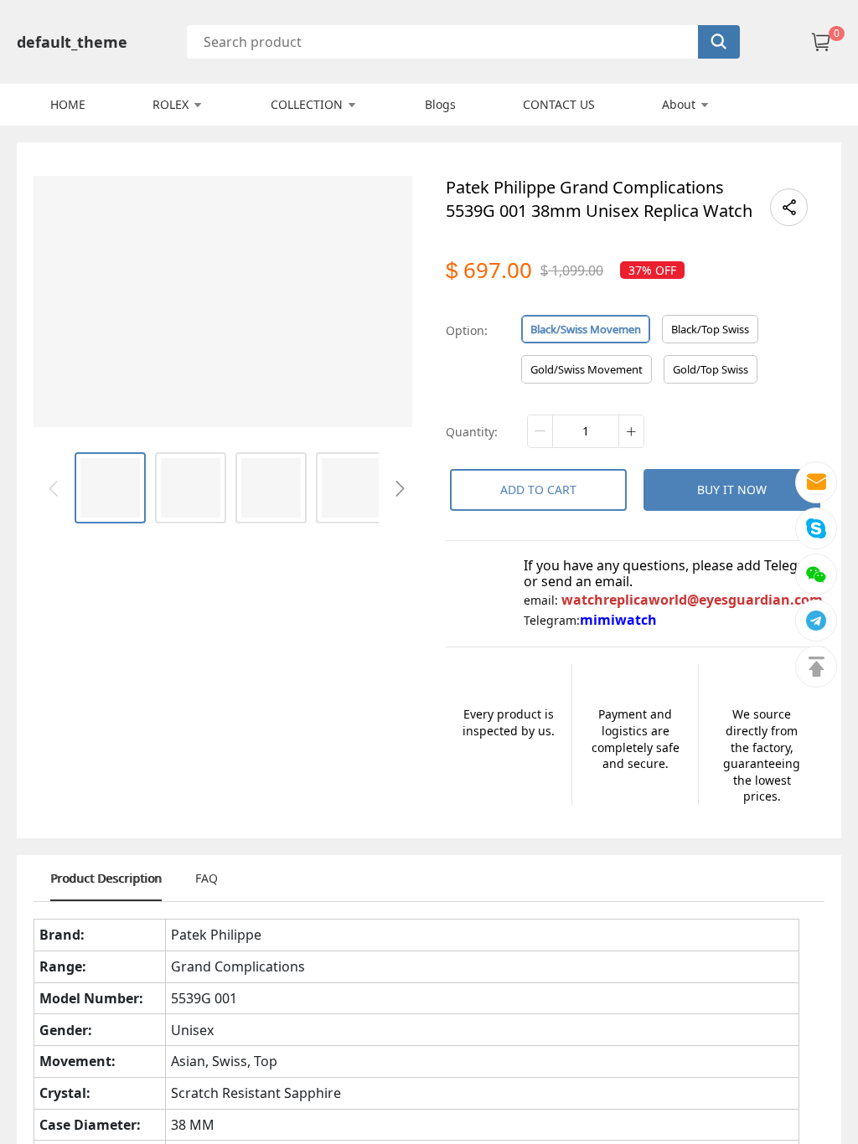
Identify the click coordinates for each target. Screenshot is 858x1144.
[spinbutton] (585, 431)
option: (467, 330)
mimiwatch (618, 620)
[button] (540, 431)
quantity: (472, 432)
